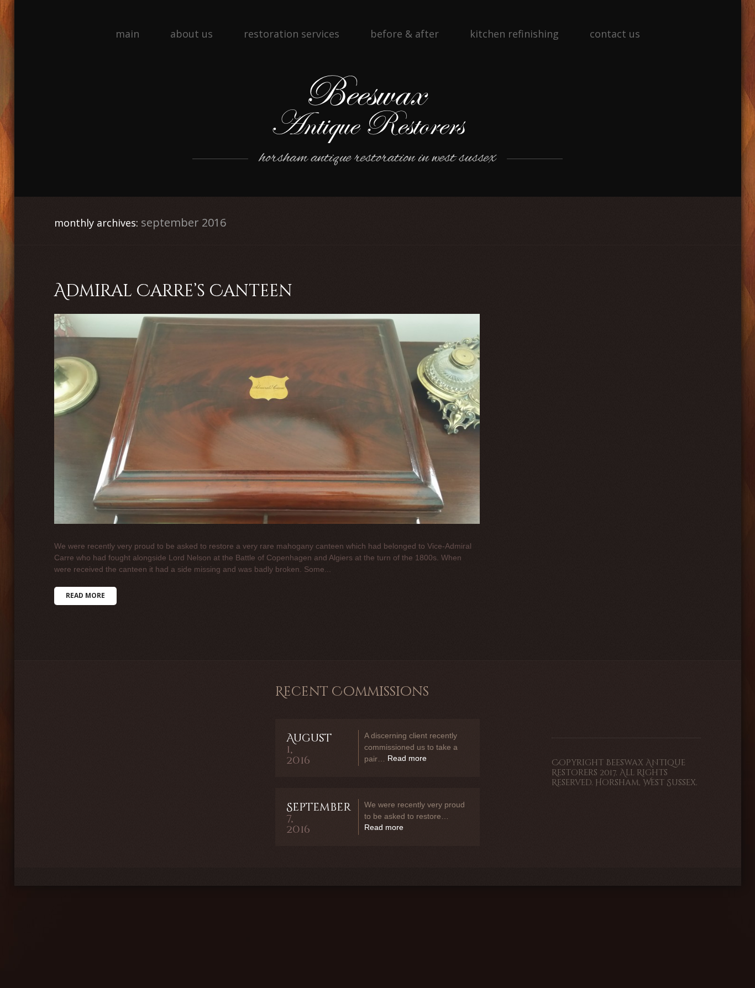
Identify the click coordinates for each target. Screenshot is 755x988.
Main (127, 33)
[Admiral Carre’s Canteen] (267, 419)
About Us (191, 33)
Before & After (404, 33)
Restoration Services (291, 33)
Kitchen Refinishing (514, 33)
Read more (85, 595)
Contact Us (615, 33)
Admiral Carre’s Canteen (173, 291)
